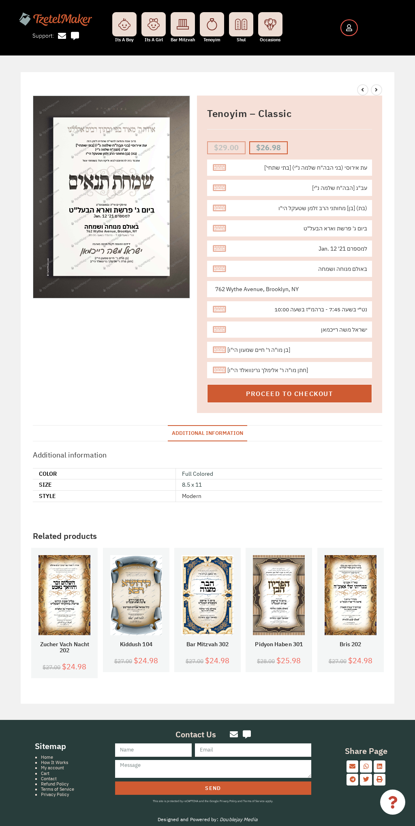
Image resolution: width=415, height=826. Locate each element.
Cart (45, 773)
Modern (191, 496)
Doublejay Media (238, 819)
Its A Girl (154, 40)
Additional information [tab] (207, 433)
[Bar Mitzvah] (183, 24)
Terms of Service (57, 789)
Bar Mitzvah (183, 40)
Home (47, 757)
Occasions (270, 40)
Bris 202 (351, 644)
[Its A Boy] (124, 24)
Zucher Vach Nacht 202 (65, 647)
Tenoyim (211, 40)
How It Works (54, 762)
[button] (352, 766)
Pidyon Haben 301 (279, 644)
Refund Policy (54, 784)
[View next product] (376, 90)
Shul (241, 40)
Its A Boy (124, 40)
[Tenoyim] (212, 24)
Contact (49, 778)
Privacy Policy (55, 794)
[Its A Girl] (153, 24)
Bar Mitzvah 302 (207, 644)
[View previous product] (362, 90)
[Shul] (241, 24)
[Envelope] (62, 36)
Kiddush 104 (136, 644)
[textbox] (289, 168)
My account (52, 768)
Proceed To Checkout (289, 394)
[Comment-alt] (75, 36)
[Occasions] (270, 24)
